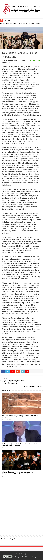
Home (2, 23)
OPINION (8, 23)
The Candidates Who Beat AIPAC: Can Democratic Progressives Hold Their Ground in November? (19, 473)
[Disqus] (21, 509)
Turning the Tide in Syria (31, 385)
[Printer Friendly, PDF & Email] (35, 60)
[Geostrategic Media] (21, 8)
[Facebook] (19, 554)
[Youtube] (25, 554)
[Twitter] (21, 554)
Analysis (14, 23)
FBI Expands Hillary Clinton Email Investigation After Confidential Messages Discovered (14, 381)
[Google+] (17, 554)
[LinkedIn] (23, 554)
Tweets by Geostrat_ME (8, 539)
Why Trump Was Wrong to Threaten (13, 20)
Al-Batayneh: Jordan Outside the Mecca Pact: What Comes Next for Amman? (19, 445)
